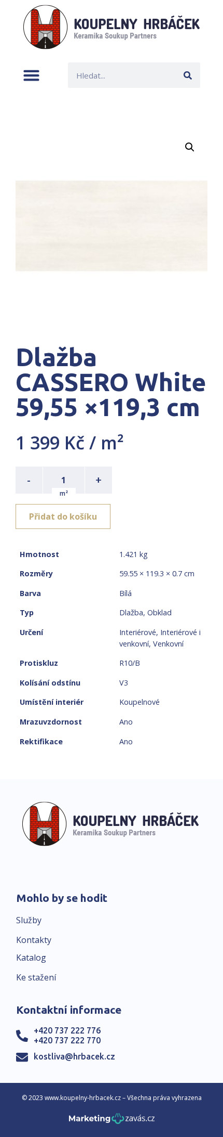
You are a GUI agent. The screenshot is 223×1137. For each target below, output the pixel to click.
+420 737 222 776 (67, 1030)
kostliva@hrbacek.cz (74, 1056)
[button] (31, 75)
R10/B (129, 663)
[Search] (187, 75)
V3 (123, 683)
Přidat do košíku (63, 516)
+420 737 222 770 (67, 1040)
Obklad (159, 612)
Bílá (125, 593)
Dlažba (131, 612)
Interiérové (137, 632)
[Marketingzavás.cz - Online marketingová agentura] (112, 1121)
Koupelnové (139, 702)
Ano (126, 722)
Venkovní (168, 644)
